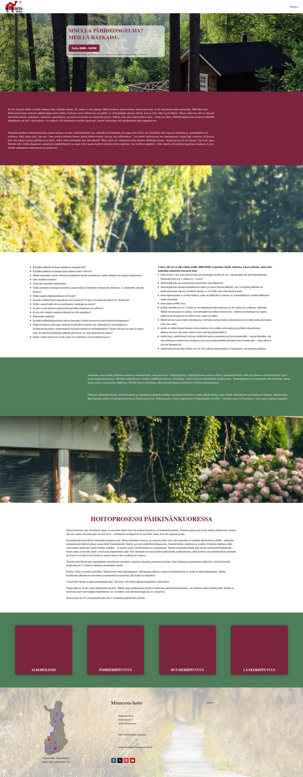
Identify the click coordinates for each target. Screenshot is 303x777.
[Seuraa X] (119, 760)
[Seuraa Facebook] (113, 760)
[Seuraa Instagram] (126, 760)
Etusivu (294, 7)
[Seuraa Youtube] (132, 760)
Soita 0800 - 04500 (84, 48)
